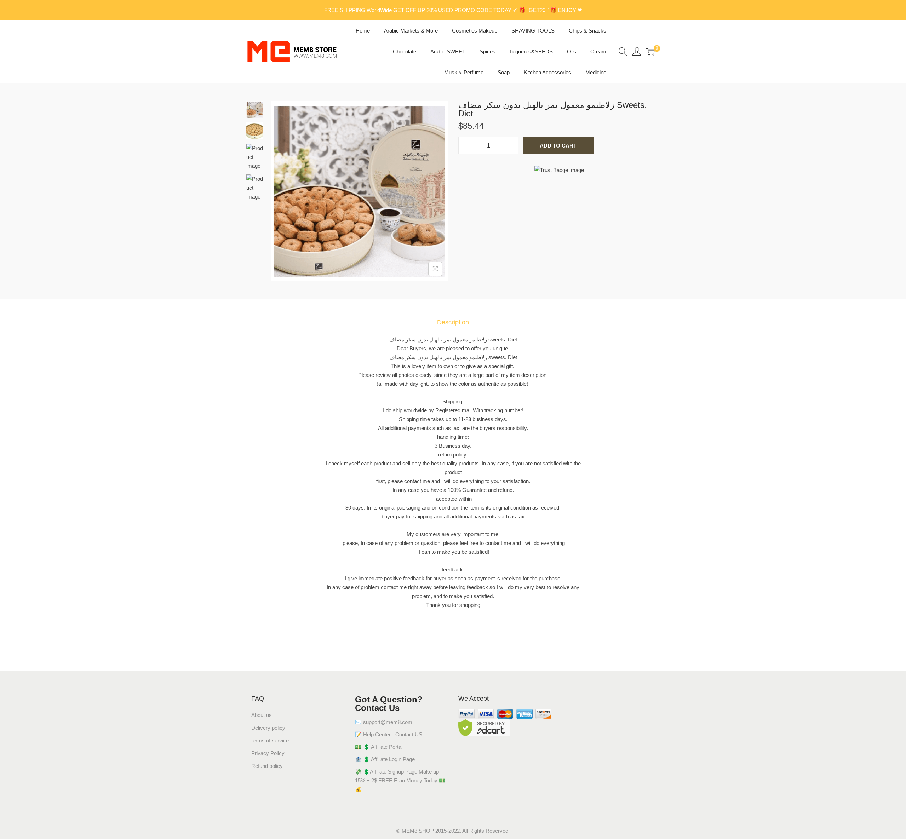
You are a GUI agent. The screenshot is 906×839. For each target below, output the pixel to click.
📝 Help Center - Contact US (388, 734)
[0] (650, 51)
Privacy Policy (268, 753)
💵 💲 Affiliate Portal (378, 747)
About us (261, 715)
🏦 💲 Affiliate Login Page (385, 759)
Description (453, 322)
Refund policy (267, 766)
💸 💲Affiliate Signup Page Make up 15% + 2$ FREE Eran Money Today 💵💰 (400, 780)
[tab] (453, 322)
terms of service (270, 740)
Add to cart (558, 146)
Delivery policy (268, 728)
